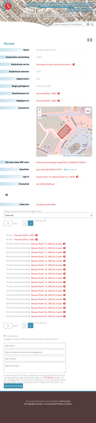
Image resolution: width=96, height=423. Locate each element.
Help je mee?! (83, 4)
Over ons (73, 9)
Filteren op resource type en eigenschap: (23, 211)
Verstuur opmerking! (13, 386)
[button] (40, 110)
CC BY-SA (48, 377)
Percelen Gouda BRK (46, 204)
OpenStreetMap (77, 156)
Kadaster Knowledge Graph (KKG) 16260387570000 (60, 162)
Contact (86, 9)
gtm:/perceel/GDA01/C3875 (49, 169)
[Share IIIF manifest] (6, 195)
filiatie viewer (70, 169)
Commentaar (12, 336)
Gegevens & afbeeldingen (55, 4)
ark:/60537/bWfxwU (45, 184)
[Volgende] (30, 223)
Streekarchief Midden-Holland (58, 404)
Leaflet (67, 156)
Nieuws (31, 4)
